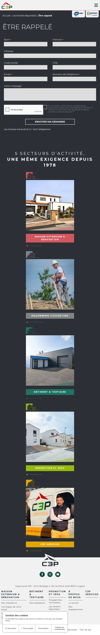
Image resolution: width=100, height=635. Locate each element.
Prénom (58, 39)
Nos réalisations (9, 603)
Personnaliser (43, 628)
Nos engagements (75, 608)
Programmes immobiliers (55, 601)
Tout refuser (11, 628)
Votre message (12, 86)
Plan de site (85, 629)
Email (8, 74)
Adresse (8, 51)
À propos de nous (74, 594)
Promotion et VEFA (57, 593)
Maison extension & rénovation (10, 594)
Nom (7, 39)
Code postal (11, 62)
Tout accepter (27, 628)
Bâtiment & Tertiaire (36, 594)
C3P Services (92, 593)
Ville (55, 62)
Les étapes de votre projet (11, 608)
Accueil (6, 15)
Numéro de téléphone (66, 74)
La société (73, 603)
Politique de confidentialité (59, 628)
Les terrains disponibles (24, 15)
